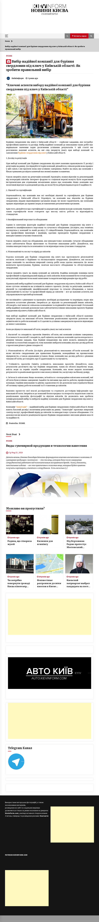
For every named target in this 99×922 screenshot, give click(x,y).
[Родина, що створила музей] (20, 524)
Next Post (11, 434)
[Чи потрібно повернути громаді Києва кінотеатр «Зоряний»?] (20, 563)
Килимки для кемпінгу (45, 542)
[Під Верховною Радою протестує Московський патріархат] (79, 524)
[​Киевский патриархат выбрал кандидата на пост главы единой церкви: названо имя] (79, 563)
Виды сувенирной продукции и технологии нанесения (46, 446)
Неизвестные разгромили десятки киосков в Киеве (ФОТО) (49, 583)
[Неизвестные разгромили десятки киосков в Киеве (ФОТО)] (49, 563)
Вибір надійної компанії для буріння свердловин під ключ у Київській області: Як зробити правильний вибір (43, 65)
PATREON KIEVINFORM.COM (16, 855)
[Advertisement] (49, 617)
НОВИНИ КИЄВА (49, 10)
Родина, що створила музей (19, 542)
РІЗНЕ (9, 56)
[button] (67, 36)
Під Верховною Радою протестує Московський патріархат (76, 544)
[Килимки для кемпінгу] (49, 524)
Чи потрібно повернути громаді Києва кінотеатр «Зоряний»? (18, 583)
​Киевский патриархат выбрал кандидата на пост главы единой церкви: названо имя (79, 583)
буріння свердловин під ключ (32, 153)
